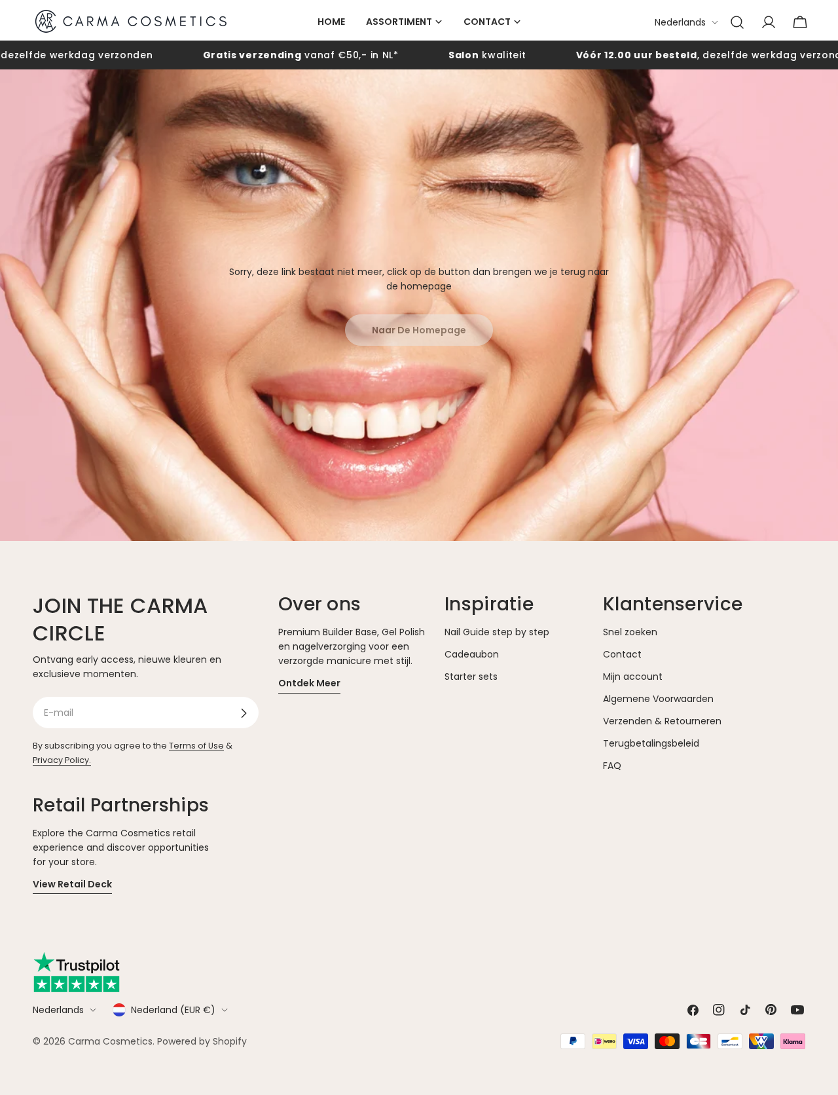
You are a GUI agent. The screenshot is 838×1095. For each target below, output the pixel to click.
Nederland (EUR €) (173, 1009)
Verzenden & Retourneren (662, 721)
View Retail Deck (72, 884)
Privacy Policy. (62, 760)
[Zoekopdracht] (737, 22)
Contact (622, 654)
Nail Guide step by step (497, 632)
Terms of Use (196, 746)
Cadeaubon (472, 654)
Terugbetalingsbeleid (651, 744)
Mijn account (633, 677)
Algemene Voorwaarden (658, 699)
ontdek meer (309, 683)
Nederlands (680, 22)
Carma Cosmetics (110, 1041)
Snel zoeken (630, 632)
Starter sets (471, 677)
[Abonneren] (243, 713)
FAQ (612, 766)
